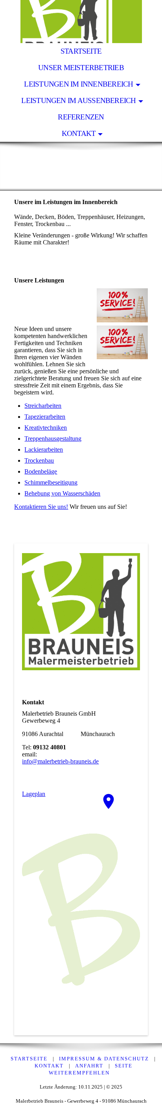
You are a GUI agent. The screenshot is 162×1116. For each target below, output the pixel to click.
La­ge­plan (33, 793)
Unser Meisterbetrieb (81, 67)
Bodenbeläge (40, 471)
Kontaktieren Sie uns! (41, 506)
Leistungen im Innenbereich (78, 84)
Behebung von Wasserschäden (62, 493)
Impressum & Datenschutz (104, 1059)
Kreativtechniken (45, 427)
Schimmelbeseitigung (50, 482)
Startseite (81, 51)
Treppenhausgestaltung (52, 438)
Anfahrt (89, 1066)
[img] (81, 21)
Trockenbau (39, 460)
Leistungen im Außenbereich (78, 100)
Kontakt (79, 133)
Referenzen (81, 117)
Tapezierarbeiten (44, 416)
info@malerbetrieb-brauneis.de (60, 761)
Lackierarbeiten (43, 449)
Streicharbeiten (42, 405)
